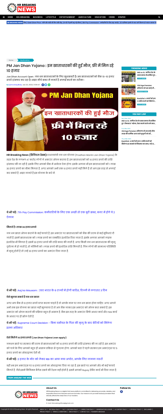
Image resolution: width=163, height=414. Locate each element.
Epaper (121, 17)
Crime (112, 17)
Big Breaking (23, 17)
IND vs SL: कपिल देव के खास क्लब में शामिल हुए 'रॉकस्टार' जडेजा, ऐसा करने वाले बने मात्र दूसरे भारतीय (139, 123)
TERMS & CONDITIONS (60, 412)
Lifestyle (51, 17)
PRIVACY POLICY (45, 412)
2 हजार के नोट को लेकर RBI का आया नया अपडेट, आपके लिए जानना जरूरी (60, 359)
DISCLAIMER (148, 409)
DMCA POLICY (73, 412)
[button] (4, 17)
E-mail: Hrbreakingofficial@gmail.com (60, 403)
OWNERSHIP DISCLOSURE (104, 409)
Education (100, 17)
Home (10, 17)
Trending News (139, 68)
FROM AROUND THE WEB (19, 378)
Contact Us (52, 399)
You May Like (139, 114)
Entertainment (67, 17)
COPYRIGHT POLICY (135, 409)
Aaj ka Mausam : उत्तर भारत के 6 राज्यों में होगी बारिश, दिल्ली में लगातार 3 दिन (62, 290)
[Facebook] (121, 391)
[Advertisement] (81, 41)
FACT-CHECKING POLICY (70, 409)
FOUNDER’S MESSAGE (98, 412)
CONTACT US (84, 412)
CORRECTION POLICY (87, 409)
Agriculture (85, 17)
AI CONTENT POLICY (121, 409)
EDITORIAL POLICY (54, 409)
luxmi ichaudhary (15, 85)
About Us (51, 388)
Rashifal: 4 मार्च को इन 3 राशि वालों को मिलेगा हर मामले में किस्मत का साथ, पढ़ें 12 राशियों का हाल (138, 144)
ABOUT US (43, 409)
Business (38, 17)
